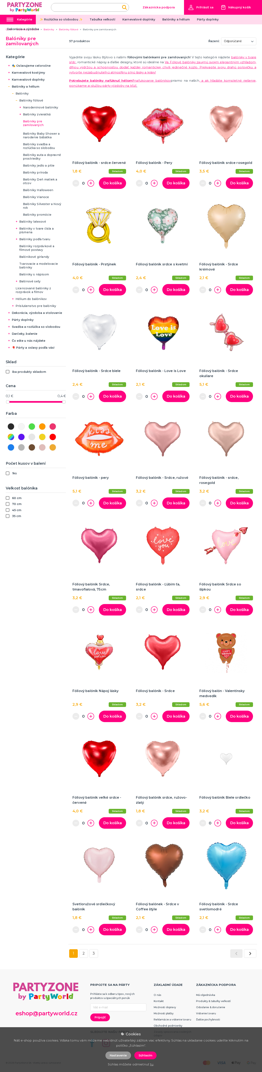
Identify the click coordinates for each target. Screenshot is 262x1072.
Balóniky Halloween (38, 190)
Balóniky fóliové (31, 100)
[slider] (7, 402)
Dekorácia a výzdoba (23, 29)
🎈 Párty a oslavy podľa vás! (33, 347)
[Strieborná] (31, 437)
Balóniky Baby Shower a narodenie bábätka (41, 135)
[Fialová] (21, 437)
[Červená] (52, 437)
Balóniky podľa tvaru (34, 239)
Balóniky (22, 93)
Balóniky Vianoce (36, 197)
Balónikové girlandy (34, 257)
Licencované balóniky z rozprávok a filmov (33, 290)
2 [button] (83, 953)
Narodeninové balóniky (40, 107)
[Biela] (21, 426)
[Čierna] (11, 426)
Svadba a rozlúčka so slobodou (36, 327)
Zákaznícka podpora (159, 7)
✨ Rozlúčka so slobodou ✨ (61, 19)
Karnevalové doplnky (138, 19)
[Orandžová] (42, 426)
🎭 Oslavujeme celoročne (31, 66)
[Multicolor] (11, 437)
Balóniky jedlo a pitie (39, 165)
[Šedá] (21, 447)
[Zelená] (31, 426)
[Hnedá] (31, 447)
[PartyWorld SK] (24, 7)
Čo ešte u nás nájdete (28, 341)
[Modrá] (11, 447)
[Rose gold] (42, 447)
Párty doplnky (208, 19)
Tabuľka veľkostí (102, 19)
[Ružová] (52, 426)
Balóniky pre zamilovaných (33, 123)
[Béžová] (52, 447)
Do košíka (112, 183)
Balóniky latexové (32, 221)
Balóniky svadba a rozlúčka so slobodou (39, 146)
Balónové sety (30, 281)
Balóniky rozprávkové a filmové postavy (36, 248)
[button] (201, 7)
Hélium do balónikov (31, 299)
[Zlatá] (42, 437)
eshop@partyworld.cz (46, 1013)
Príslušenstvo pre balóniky (36, 306)
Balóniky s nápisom (34, 274)
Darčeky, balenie (24, 334)
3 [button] (94, 953)
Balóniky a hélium (176, 19)
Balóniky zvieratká (37, 114)
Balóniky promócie (37, 214)
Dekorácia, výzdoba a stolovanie (37, 313)
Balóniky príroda (35, 172)
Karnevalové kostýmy (28, 72)
